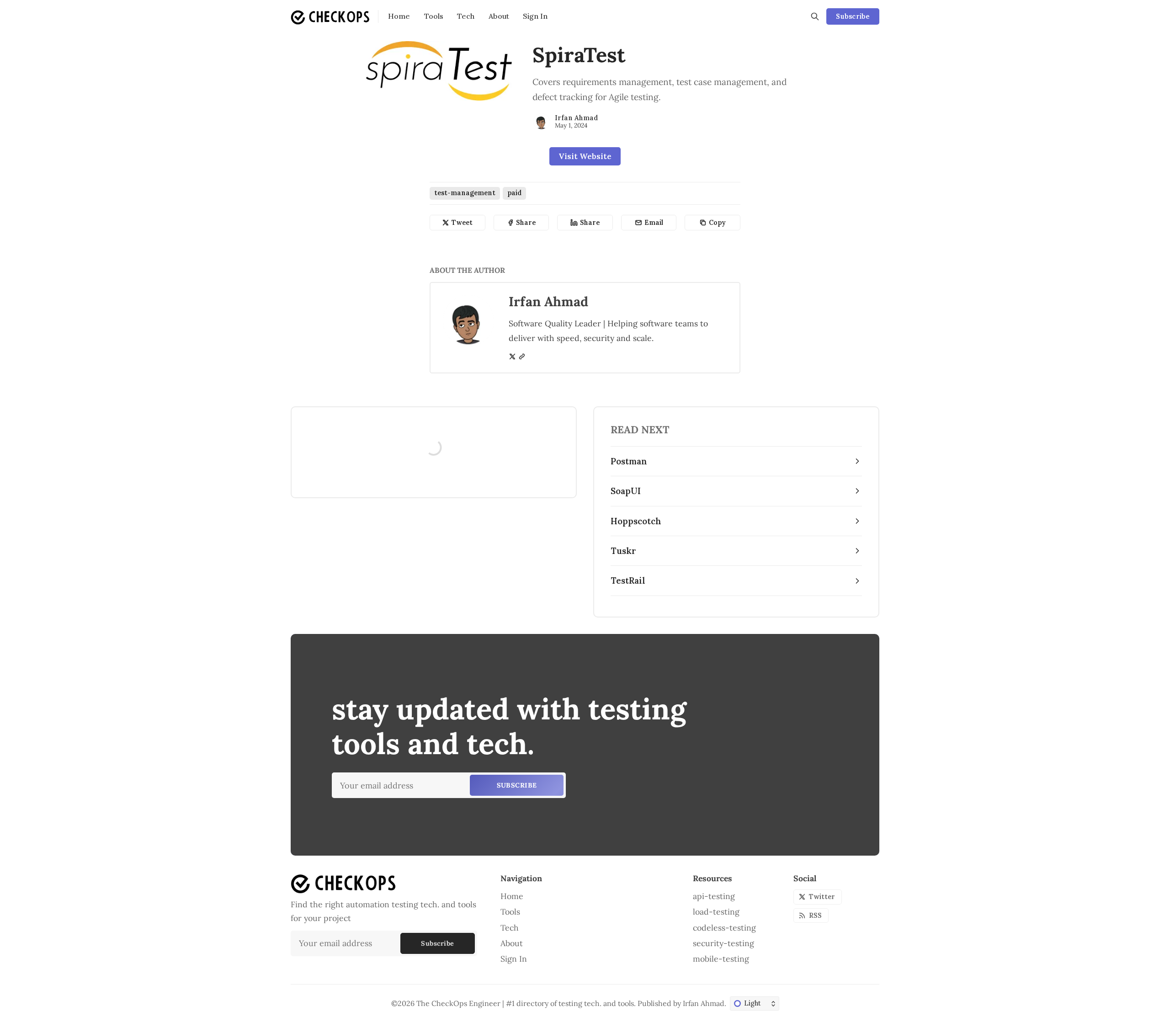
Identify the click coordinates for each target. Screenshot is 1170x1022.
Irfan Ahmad (576, 118)
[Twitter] (512, 356)
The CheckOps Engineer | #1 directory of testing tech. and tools (525, 1003)
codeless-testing (724, 927)
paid (514, 193)
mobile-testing (721, 958)
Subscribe (852, 16)
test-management (464, 193)
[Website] (522, 356)
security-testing (723, 943)
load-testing (716, 911)
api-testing (714, 896)
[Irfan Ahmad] (541, 121)
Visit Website (585, 156)
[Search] (815, 16)
